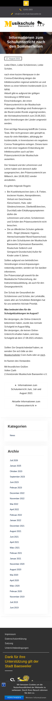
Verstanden (14, 698)
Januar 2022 (15, 520)
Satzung (9, 643)
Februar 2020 (16, 591)
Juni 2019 (14, 607)
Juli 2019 (14, 602)
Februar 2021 (16, 553)
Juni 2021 (14, 537)
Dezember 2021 (17, 526)
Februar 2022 (16, 515)
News (12, 435)
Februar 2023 (16, 487)
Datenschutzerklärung (15, 639)
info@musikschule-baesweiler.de (28, 14)
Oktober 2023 (16, 471)
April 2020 (14, 580)
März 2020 (15, 586)
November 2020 (17, 564)
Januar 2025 (15, 466)
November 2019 (17, 596)
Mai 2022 (14, 504)
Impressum (10, 634)
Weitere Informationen (36, 698)
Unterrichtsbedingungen (17, 648)
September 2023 (17, 476)
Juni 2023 (14, 482)
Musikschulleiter (12, 355)
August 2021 (15, 531)
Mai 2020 (14, 575)
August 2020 (15, 569)
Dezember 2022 (17, 493)
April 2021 (14, 542)
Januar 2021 (15, 558)
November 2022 (17, 498)
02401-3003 (28, 10)
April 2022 (14, 509)
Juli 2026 (14, 460)
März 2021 (15, 547)
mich (42, 355)
